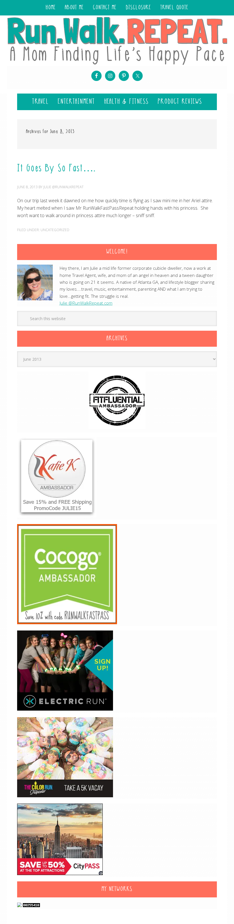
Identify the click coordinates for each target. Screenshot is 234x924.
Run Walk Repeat (117, 40)
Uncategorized (55, 229)
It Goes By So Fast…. (56, 169)
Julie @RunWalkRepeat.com (86, 303)
